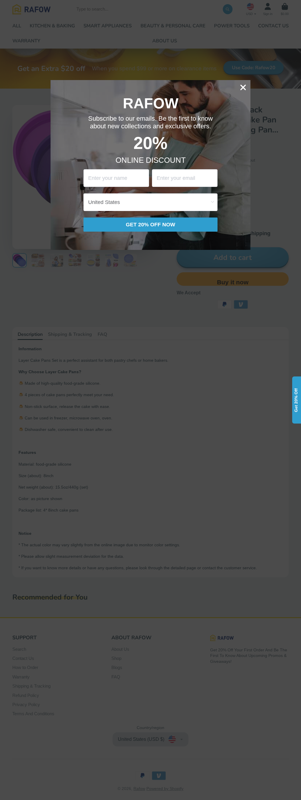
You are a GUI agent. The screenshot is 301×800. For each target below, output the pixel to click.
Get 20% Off (296, 400)
